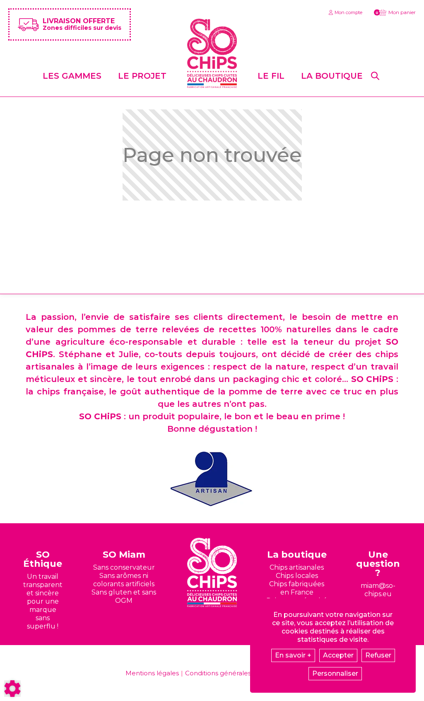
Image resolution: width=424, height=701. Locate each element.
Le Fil (271, 76)
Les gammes (72, 76)
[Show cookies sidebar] (12, 688)
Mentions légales (152, 673)
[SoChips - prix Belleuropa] (212, 479)
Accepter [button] (338, 655)
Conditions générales (218, 673)
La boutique (332, 76)
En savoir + (293, 655)
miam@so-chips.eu (378, 590)
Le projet (142, 76)
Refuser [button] (378, 655)
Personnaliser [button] (335, 673)
